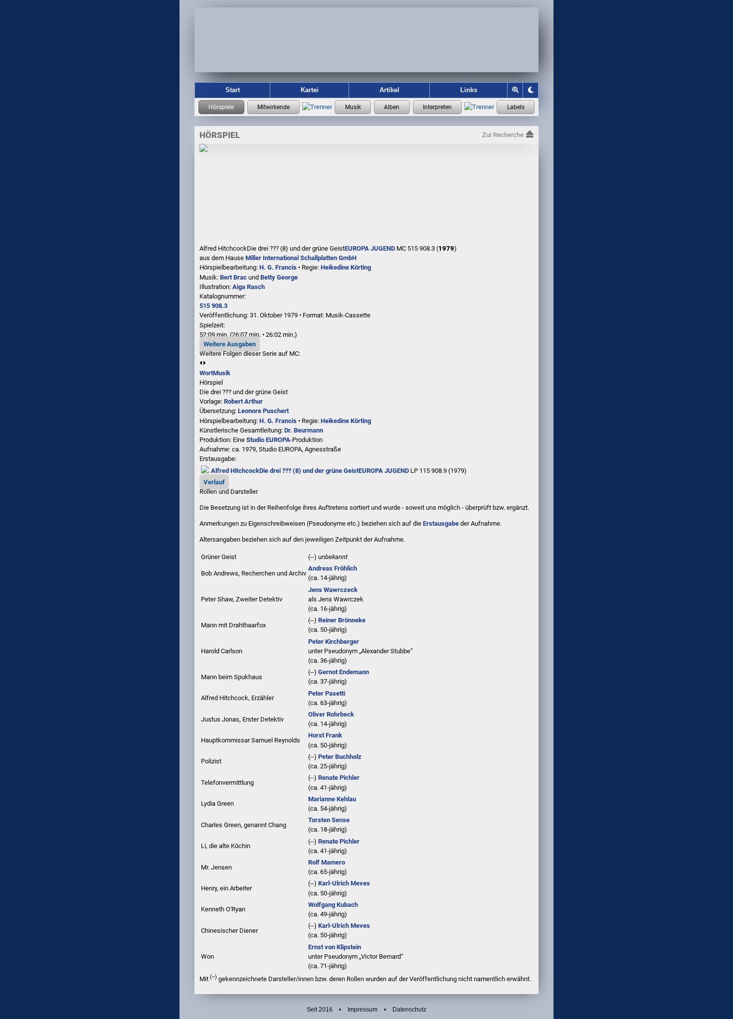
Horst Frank (325, 735)
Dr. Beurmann (303, 430)
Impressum (362, 1010)
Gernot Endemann (343, 672)
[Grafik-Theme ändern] (530, 90)
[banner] (366, 39)
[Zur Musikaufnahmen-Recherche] (353, 107)
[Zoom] (515, 90)
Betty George (279, 277)
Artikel (389, 90)
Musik (221, 373)
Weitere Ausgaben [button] (229, 344)
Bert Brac (233, 277)
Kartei (310, 90)
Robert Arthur (243, 401)
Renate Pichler (339, 777)
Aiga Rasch (248, 287)
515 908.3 (213, 305)
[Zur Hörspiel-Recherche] (221, 107)
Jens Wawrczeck (333, 589)
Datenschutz (409, 1010)
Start (232, 90)
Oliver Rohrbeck (331, 714)
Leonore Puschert (263, 411)
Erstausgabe (441, 523)
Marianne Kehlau (332, 799)
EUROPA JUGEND (370, 248)
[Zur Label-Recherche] (516, 107)
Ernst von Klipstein (334, 947)
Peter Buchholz (340, 756)
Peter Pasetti (326, 693)
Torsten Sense (329, 820)
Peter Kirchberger (333, 641)
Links (468, 90)
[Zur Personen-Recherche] (273, 107)
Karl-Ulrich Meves (344, 883)
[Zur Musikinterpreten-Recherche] (437, 107)
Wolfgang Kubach (333, 904)
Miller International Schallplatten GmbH (301, 258)
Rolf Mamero (326, 862)
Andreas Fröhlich (332, 568)
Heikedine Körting (346, 267)
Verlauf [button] (214, 482)
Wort (206, 373)
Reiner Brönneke (342, 620)
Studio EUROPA (268, 439)
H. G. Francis (278, 267)
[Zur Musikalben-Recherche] (392, 107)
